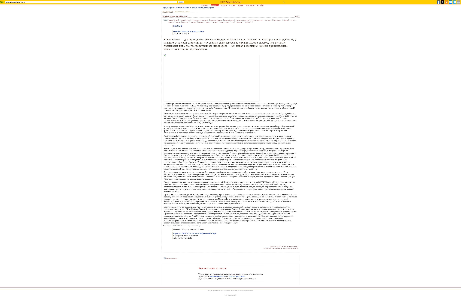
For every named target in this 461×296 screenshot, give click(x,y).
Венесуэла (185, 22)
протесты (170, 22)
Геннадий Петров (173, 20)
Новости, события (182, 8)
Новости (215, 5)
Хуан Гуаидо (277, 20)
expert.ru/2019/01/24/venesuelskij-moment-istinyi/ (194, 233)
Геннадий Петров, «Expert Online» (188, 31)
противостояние (224, 22)
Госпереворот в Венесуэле (200, 20)
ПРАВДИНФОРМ (230, 2)
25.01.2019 (165, 11)
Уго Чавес (268, 20)
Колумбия (239, 22)
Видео (224, 5)
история (193, 22)
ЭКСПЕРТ (248, 22)
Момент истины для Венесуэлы (203, 8)
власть (178, 22)
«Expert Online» (185, 20)
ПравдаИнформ (168, 8)
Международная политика (182, 11)
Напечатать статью (171, 258)
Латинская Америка (216, 20)
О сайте (260, 5)
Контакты (250, 5)
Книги (240, 5)
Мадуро (285, 20)
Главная (204, 5)
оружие (215, 22)
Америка (200, 22)
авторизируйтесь (217, 276)
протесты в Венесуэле (243, 20)
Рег (284, 2)
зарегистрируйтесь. (237, 276)
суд (233, 22)
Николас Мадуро (229, 20)
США (292, 20)
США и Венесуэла (257, 20)
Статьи (232, 5)
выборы (208, 22)
